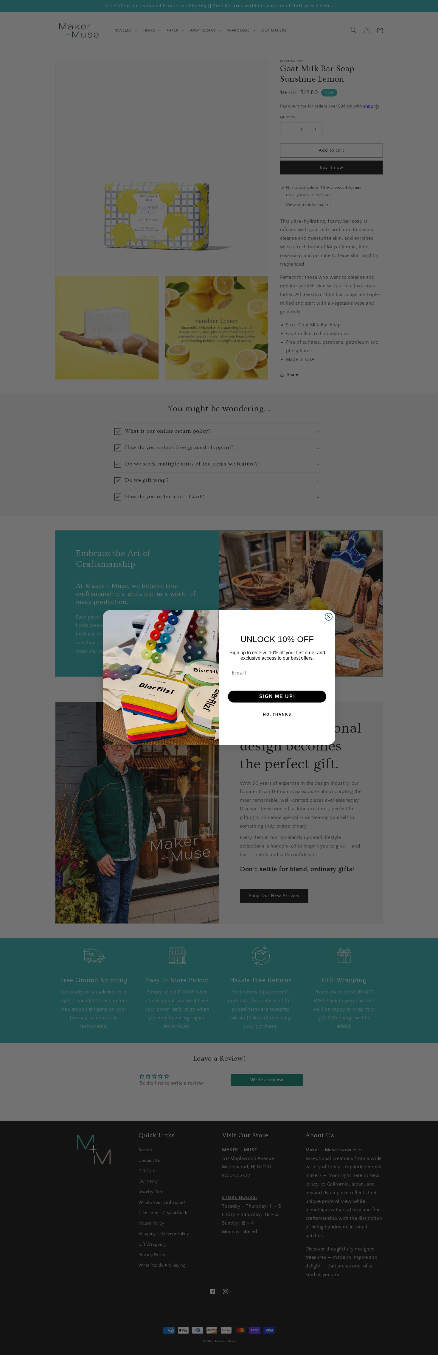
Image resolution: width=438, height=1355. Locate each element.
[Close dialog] (328, 616)
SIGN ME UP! (277, 696)
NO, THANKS (277, 714)
